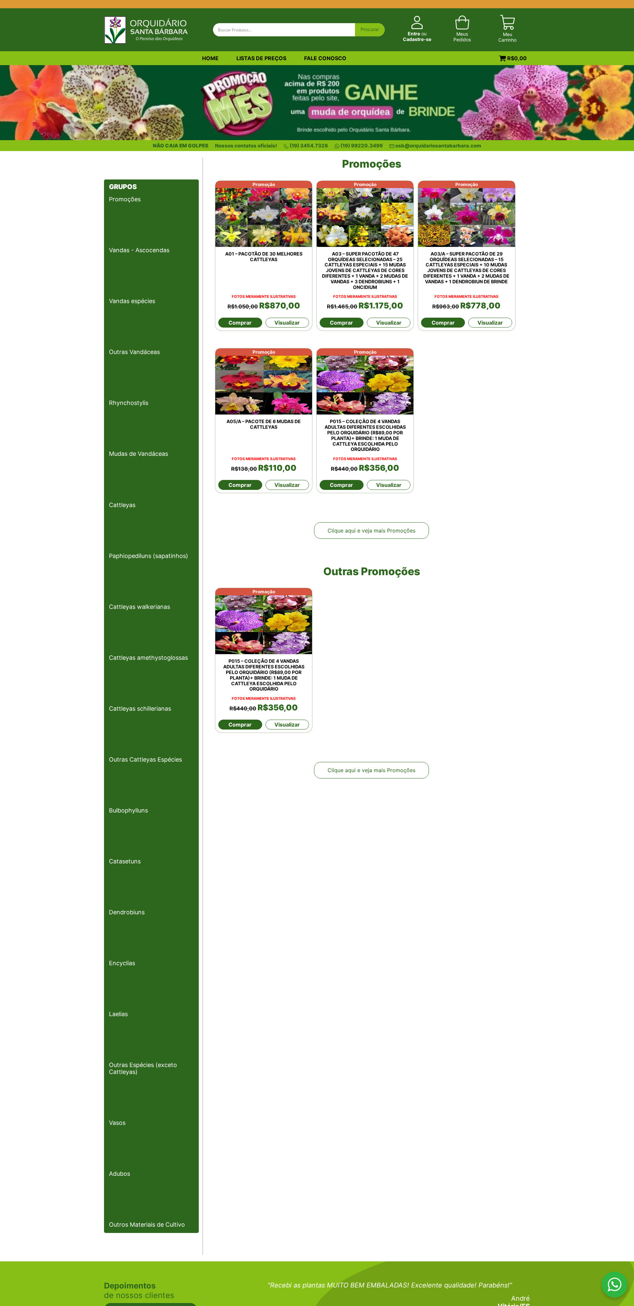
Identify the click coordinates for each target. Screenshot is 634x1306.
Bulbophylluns (128, 810)
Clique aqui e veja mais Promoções (371, 530)
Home (210, 58)
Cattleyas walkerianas (139, 606)
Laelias (118, 1013)
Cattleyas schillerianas (140, 708)
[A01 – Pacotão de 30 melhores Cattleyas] (263, 214)
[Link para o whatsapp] (614, 1286)
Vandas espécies (132, 300)
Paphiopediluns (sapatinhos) (148, 555)
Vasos (117, 1122)
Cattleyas (122, 504)
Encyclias (122, 963)
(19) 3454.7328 (309, 145)
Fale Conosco (325, 58)
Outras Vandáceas (134, 351)
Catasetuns (125, 861)
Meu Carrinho (507, 37)
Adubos (119, 1173)
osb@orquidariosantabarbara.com (438, 145)
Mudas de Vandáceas (138, 453)
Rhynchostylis (128, 402)
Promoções (125, 199)
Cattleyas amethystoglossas (148, 657)
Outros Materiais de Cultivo (147, 1224)
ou (417, 36)
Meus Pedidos (462, 36)
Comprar (240, 322)
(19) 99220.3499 (361, 145)
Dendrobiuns (127, 912)
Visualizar (287, 322)
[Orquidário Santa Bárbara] (146, 29)
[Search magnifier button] (370, 29)
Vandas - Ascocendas (139, 250)
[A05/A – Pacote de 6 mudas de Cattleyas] (263, 381)
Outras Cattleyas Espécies (145, 759)
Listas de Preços (261, 58)
